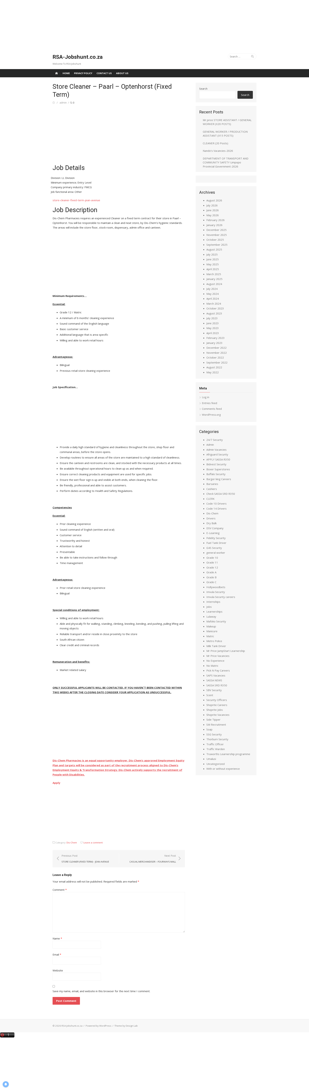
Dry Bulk (211, 523)
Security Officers (216, 700)
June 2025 (212, 259)
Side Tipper (213, 719)
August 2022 (214, 367)
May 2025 (212, 264)
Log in (205, 397)
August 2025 (214, 249)
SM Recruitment (216, 724)
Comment (60, 889)
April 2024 (212, 298)
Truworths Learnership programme (228, 754)
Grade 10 (212, 557)
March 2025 (213, 274)
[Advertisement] (107, 25)
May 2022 (212, 372)
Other (78, 192)
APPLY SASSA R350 (218, 459)
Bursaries (212, 484)
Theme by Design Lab (126, 1025)
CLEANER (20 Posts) (215, 143)
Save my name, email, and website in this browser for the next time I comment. (101, 991)
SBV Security (214, 690)
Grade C (211, 582)
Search (203, 88)
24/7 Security (214, 440)
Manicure (211, 631)
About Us (122, 73)
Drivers (210, 518)
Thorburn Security (217, 739)
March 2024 (213, 303)
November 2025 (216, 235)
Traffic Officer (215, 744)
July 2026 (212, 205)
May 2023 (212, 328)
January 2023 (214, 343)
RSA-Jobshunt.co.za (78, 57)
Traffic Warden (215, 749)
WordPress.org (211, 414)
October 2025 (215, 239)
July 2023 (212, 318)
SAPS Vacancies (215, 675)
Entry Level (84, 182)
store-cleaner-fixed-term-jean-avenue (76, 200)
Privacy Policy (83, 73)
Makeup (211, 626)
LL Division (68, 178)
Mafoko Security (216, 621)
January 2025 (214, 279)
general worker (215, 552)
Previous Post (85, 858)
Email (57, 954)
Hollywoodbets (215, 587)
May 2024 (212, 293)
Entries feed (209, 403)
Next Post (152, 858)
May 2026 (212, 215)
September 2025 (216, 244)
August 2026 (214, 200)
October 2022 (215, 357)
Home (66, 73)
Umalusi (211, 759)
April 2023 (212, 333)
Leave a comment (93, 842)
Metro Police (214, 641)
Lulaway (211, 616)
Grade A (211, 572)
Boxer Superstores (218, 469)
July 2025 (212, 254)
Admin (210, 444)
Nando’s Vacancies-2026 (218, 150)
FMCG (88, 187)
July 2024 (212, 288)
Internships (213, 601)
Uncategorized (215, 764)
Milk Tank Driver (216, 646)
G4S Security (214, 548)
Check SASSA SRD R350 (220, 493)
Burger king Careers (218, 479)
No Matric (212, 665)
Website (58, 970)
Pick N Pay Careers (218, 670)
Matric (210, 636)
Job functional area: (63, 192)
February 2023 (215, 338)
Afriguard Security (217, 454)
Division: (56, 178)
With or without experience (223, 768)
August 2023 (214, 313)
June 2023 (212, 323)
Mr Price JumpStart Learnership (225, 651)
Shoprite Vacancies (217, 714)
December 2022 (216, 347)
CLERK (210, 498)
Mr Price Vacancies (217, 656)
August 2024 (214, 284)
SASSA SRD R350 (216, 685)
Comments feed (212, 408)
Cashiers (211, 489)
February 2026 (215, 220)
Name (57, 938)
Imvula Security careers (220, 597)
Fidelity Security (216, 538)
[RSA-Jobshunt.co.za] (56, 73)
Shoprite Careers (216, 705)
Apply (56, 783)
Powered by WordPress (98, 1025)
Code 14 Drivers (216, 508)
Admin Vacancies (216, 449)
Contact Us (104, 73)
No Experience (215, 660)
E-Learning (213, 533)
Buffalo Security (215, 474)
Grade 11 (212, 562)
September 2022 (216, 362)
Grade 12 (212, 567)
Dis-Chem (72, 842)
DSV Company (215, 528)
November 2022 (216, 352)
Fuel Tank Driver (216, 543)
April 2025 (212, 269)
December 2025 (216, 230)
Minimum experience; (64, 182)
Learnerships (214, 611)
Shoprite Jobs (214, 709)
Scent (209, 695)
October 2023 (215, 308)
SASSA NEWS (214, 680)
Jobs (209, 606)
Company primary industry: (67, 187)
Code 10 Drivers (216, 503)
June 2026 (212, 210)
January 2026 (214, 225)
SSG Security (214, 734)
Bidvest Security (216, 464)
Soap (209, 729)
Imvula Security (215, 592)
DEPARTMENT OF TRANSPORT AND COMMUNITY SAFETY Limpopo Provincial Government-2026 (225, 162)
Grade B (211, 577)
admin (63, 102)
